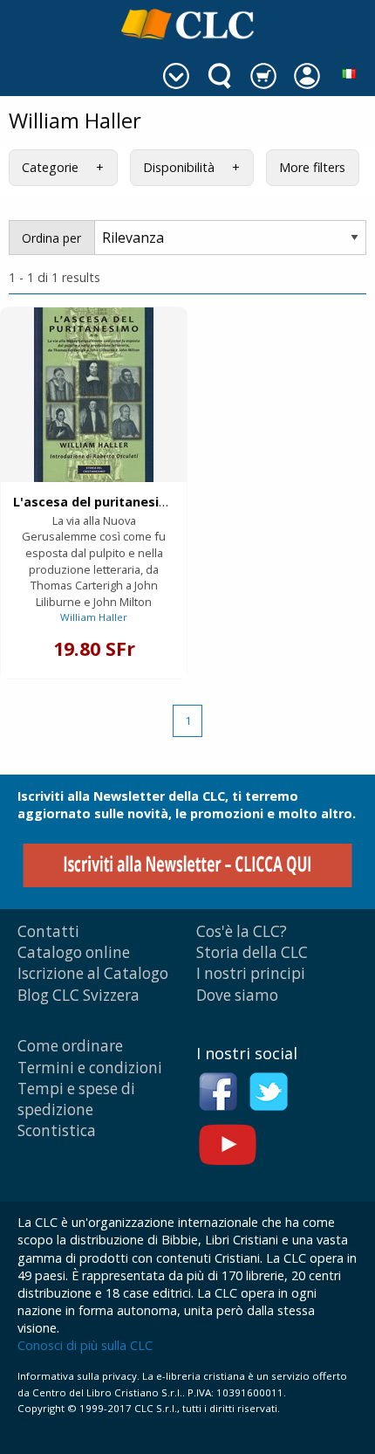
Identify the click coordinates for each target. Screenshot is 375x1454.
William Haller (93, 617)
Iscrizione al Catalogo (92, 973)
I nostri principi (250, 973)
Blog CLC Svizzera (78, 995)
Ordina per (51, 238)
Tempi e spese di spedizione (76, 1099)
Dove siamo (237, 995)
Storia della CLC (252, 952)
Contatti (48, 931)
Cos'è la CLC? (241, 931)
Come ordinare (70, 1046)
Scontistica (56, 1130)
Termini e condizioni (89, 1068)
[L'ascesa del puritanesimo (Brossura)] (93, 394)
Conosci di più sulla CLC (85, 1345)
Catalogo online (73, 952)
